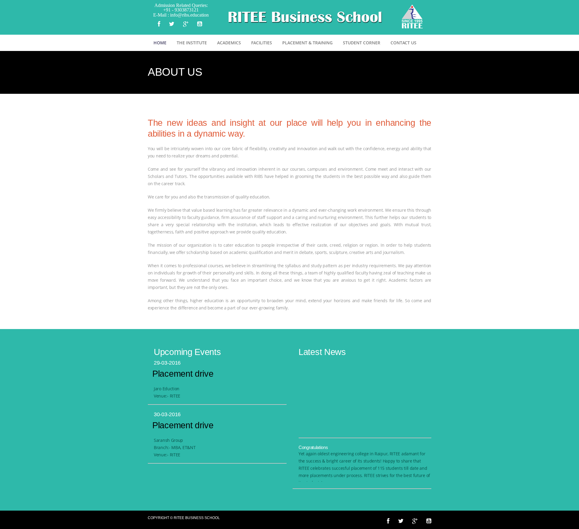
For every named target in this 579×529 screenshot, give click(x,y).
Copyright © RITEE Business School (184, 518)
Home (159, 43)
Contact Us (403, 43)
